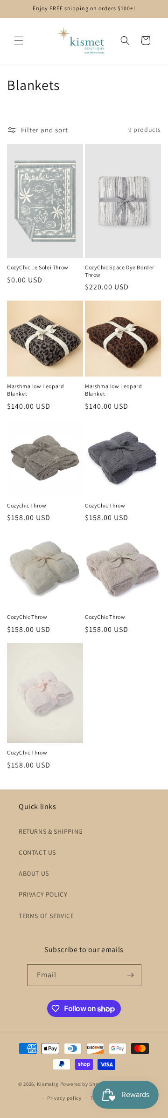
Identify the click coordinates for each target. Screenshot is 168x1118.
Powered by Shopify (84, 1083)
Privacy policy (64, 1098)
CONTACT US (37, 852)
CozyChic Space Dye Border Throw (119, 271)
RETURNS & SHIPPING (51, 831)
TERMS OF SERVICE (46, 916)
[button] (18, 40)
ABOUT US (34, 873)
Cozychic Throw (26, 505)
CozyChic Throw (105, 505)
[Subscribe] (130, 975)
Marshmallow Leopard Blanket (35, 390)
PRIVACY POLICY (43, 894)
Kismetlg (48, 1083)
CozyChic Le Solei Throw (38, 267)
